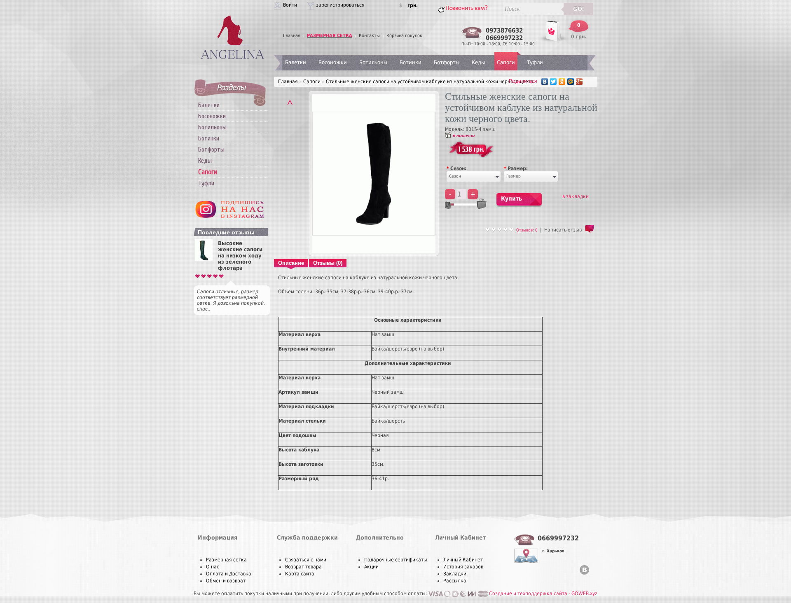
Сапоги (506, 62)
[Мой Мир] (570, 81)
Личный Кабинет (463, 560)
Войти (290, 5)
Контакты (369, 35)
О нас (212, 567)
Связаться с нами (305, 560)
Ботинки (208, 138)
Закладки (454, 574)
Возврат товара (303, 567)
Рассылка (454, 581)
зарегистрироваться (340, 5)
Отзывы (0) (327, 263)
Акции (371, 567)
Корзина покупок (404, 35)
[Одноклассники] (562, 81)
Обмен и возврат (226, 581)
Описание (291, 263)
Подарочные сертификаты (395, 560)
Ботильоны (212, 127)
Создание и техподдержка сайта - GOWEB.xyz (543, 593)
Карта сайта (299, 574)
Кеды (205, 160)
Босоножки (212, 116)
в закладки (575, 196)
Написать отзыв (563, 230)
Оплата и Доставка (228, 574)
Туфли (206, 183)
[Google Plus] (579, 81)
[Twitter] (553, 81)
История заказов (463, 567)
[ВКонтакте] (545, 81)
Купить (511, 198)
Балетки (209, 105)
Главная (291, 35)
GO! (578, 9)
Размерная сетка (226, 560)
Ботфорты (211, 149)
